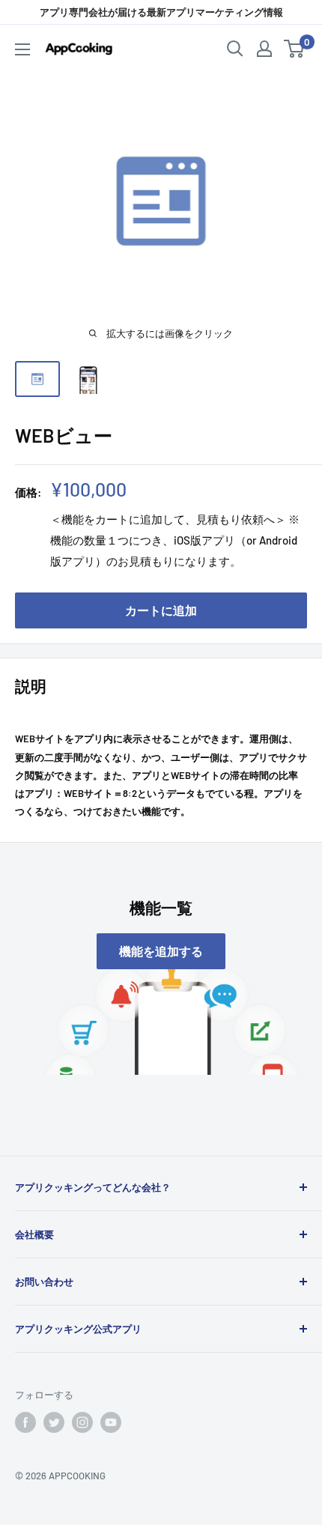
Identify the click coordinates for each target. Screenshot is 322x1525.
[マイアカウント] (264, 48)
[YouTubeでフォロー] (110, 1422)
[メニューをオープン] (22, 49)
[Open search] (235, 48)
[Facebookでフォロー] (25, 1422)
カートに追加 (161, 610)
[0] (294, 49)
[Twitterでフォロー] (53, 1422)
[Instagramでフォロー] (82, 1422)
